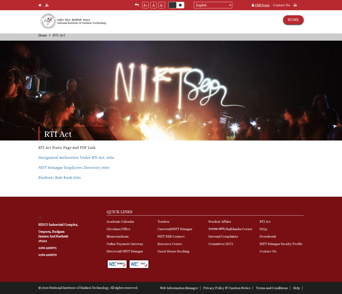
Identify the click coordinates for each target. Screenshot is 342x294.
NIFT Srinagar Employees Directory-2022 (73, 167)
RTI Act (265, 221)
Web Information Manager (179, 288)
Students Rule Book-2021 (59, 177)
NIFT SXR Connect (171, 236)
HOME (293, 19)
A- (162, 5)
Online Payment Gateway (125, 244)
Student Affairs (219, 221)
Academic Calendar (120, 221)
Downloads (268, 236)
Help (296, 288)
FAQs (263, 229)
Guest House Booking (173, 251)
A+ (145, 5)
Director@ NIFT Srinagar (125, 251)
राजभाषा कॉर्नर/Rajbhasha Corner (230, 229)
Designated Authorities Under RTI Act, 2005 (76, 157)
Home (42, 35)
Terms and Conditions (272, 288)
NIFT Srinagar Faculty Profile (281, 244)
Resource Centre (170, 244)
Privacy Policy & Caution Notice (227, 288)
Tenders (163, 221)
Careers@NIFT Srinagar (175, 229)
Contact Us (281, 5)
